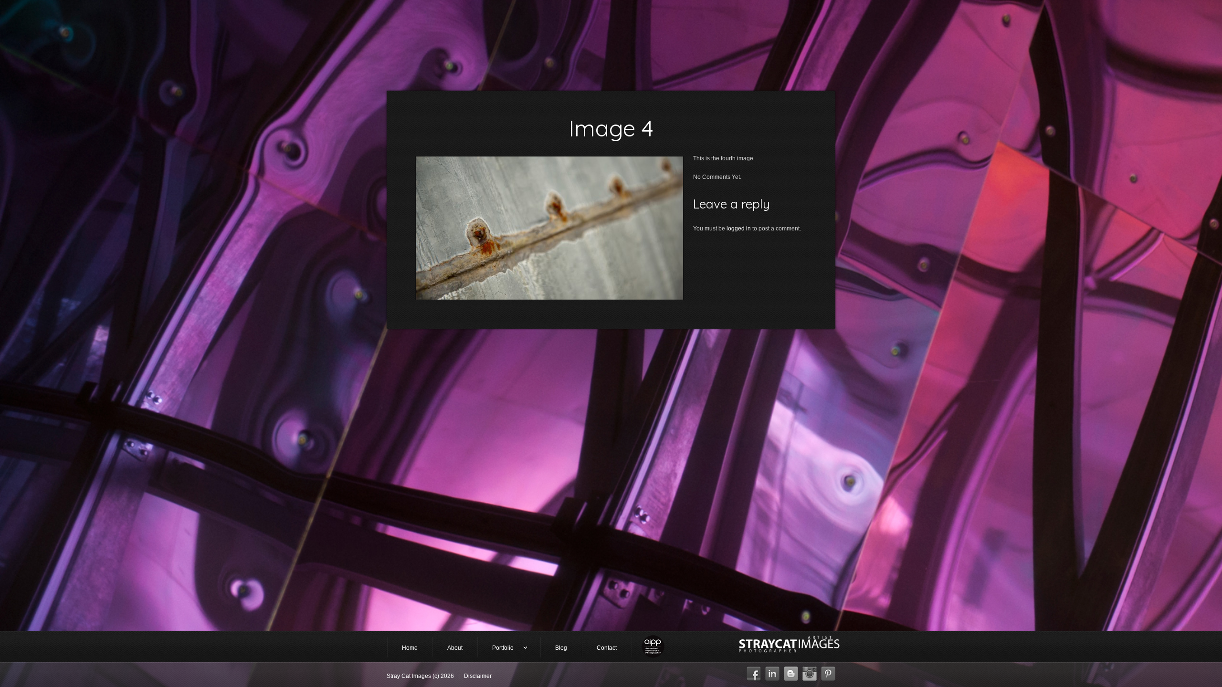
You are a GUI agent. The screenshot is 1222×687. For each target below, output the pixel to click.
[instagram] (809, 671)
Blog (561, 648)
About (455, 648)
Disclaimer (478, 676)
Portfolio (496, 649)
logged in (739, 228)
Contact (607, 648)
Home (410, 648)
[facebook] (754, 671)
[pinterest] (828, 671)
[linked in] (772, 671)
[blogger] (791, 671)
